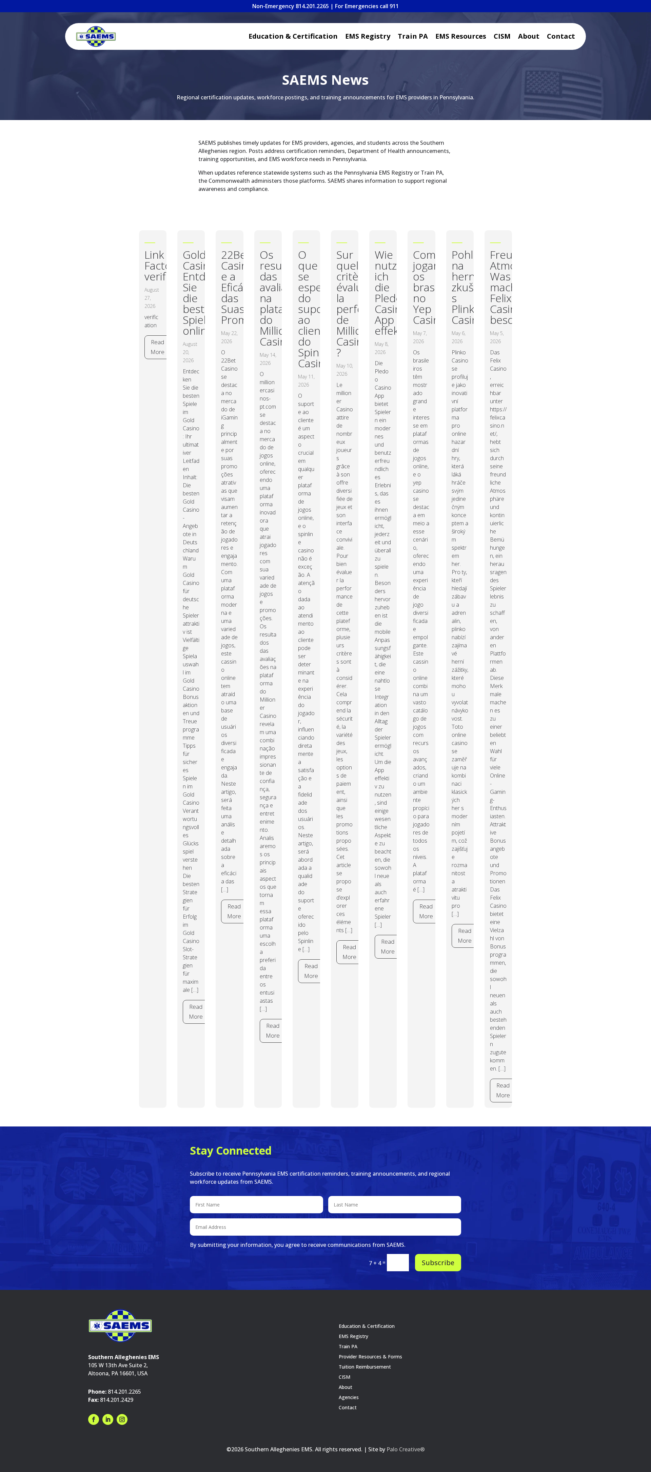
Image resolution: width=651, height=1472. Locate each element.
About (528, 37)
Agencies (349, 1397)
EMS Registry (367, 37)
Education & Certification (293, 37)
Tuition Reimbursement (365, 1367)
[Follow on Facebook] (93, 1419)
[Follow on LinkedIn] (107, 1419)
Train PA (413, 37)
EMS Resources (460, 37)
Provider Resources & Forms (370, 1357)
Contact (561, 37)
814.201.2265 (124, 1391)
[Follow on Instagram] (122, 1419)
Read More (157, 347)
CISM (502, 37)
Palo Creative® (406, 1449)
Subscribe (438, 1262)
